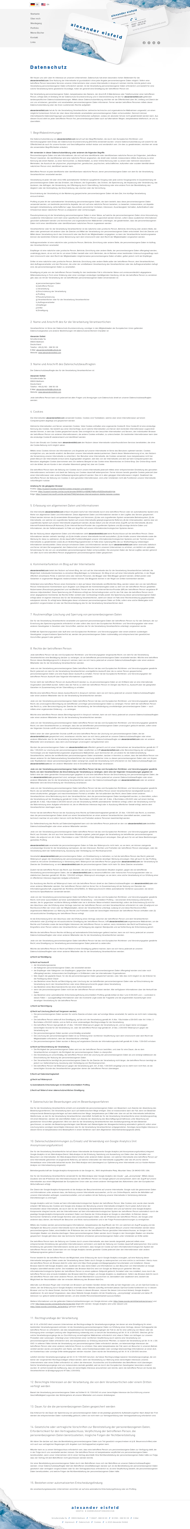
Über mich (35, 18)
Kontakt (34, 37)
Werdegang (36, 23)
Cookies (97, 1522)
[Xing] (158, 42)
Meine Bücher (37, 33)
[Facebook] (144, 42)
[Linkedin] (153, 42)
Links (32, 42)
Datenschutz (84, 1522)
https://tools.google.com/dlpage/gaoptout (99, 1263)
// (76, 1522)
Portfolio (34, 28)
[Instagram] (149, 42)
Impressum (69, 1522)
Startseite (35, 14)
